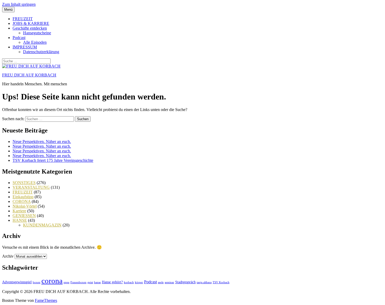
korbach (129, 282)
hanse (97, 282)
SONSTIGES (24, 182)
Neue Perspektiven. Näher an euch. (42, 141)
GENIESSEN (24, 215)
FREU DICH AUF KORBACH (29, 75)
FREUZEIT (23, 18)
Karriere (19, 211)
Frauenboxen (78, 282)
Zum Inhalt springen (19, 4)
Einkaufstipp (23, 197)
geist (90, 282)
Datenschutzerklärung (41, 51)
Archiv (8, 256)
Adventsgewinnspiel (17, 282)
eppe (66, 282)
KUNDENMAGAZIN (42, 225)
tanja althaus (204, 282)
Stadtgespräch (185, 282)
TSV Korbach (221, 282)
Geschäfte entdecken (30, 28)
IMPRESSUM (25, 47)
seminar (169, 282)
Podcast (19, 37)
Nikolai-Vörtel (25, 206)
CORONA (22, 201)
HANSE (20, 220)
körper (139, 282)
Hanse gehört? (112, 282)
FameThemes (46, 300)
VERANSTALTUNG (31, 187)
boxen (36, 282)
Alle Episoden (35, 42)
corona (52, 280)
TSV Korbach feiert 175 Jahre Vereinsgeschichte (53, 160)
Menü (8, 10)
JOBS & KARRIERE (31, 23)
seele (161, 282)
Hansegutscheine (37, 33)
